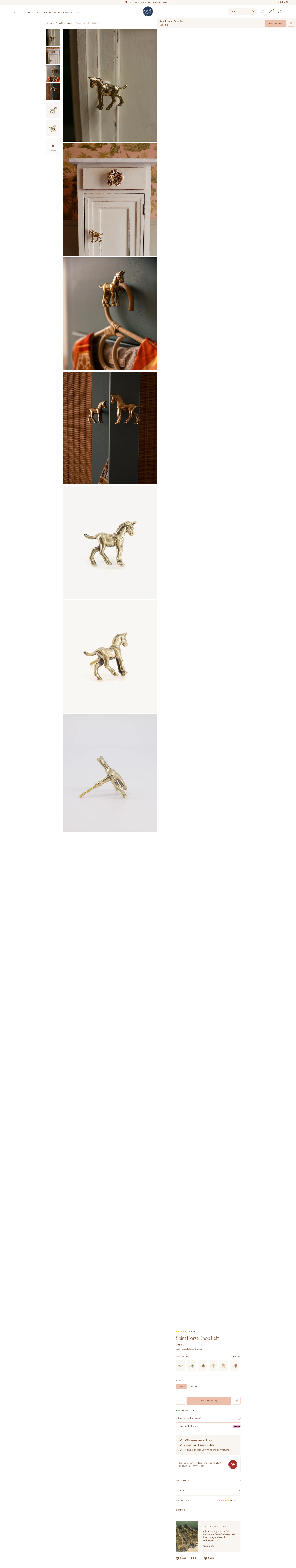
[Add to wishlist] (236, 1401)
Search (234, 11)
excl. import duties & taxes (189, 1349)
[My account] (271, 11)
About (31, 13)
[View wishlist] (262, 11)
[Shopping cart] (280, 11)
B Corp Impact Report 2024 (62, 13)
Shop (15, 13)
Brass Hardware (64, 23)
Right (194, 1387)
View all (235, 1357)
